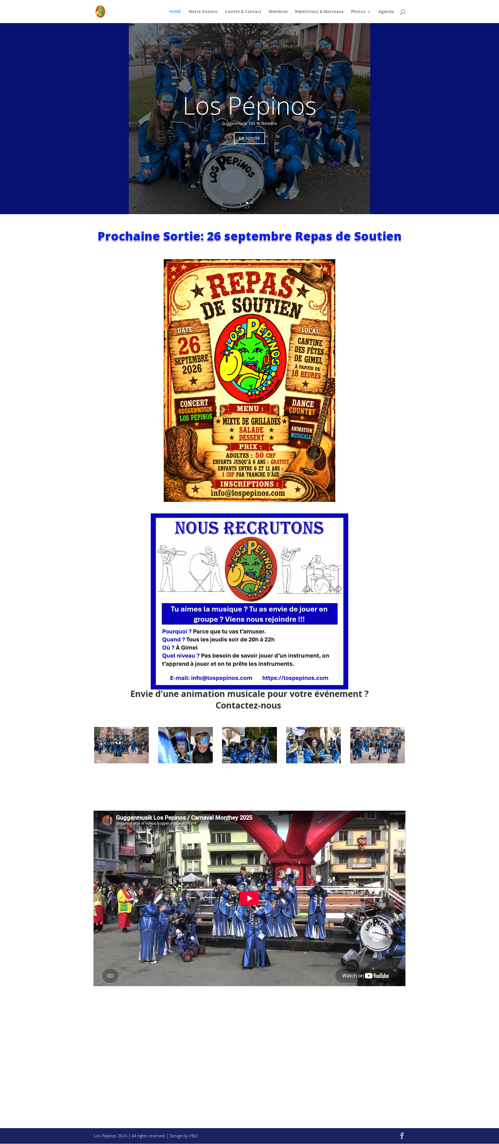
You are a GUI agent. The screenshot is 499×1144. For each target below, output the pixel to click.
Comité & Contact (243, 12)
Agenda (386, 12)
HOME (175, 12)
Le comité (249, 138)
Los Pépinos (249, 105)
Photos (358, 12)
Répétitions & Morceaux (319, 12)
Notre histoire (203, 12)
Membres (278, 12)
